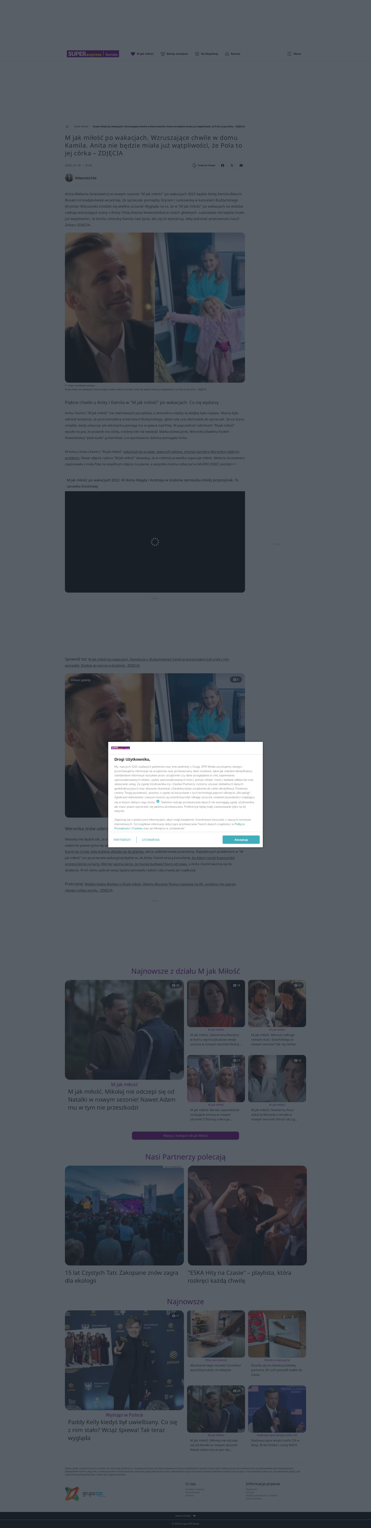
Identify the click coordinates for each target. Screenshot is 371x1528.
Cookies (137, 828)
